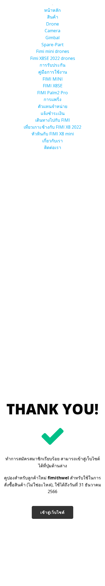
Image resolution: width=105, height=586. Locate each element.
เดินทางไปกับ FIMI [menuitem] (52, 120)
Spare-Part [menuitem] (52, 45)
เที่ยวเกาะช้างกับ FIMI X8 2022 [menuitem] (52, 127)
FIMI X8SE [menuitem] (52, 86)
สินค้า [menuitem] (52, 17)
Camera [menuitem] (52, 31)
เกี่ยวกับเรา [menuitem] (52, 141)
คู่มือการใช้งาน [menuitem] (52, 72)
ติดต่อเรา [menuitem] (52, 147)
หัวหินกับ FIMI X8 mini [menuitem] (53, 134)
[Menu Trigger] (52, 4)
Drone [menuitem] (52, 24)
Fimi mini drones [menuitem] (52, 51)
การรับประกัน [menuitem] (52, 65)
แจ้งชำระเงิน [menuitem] (53, 113)
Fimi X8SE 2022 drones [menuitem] (52, 58)
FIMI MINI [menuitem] (53, 79)
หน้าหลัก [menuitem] (52, 10)
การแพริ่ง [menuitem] (52, 99)
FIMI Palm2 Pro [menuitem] (52, 93)
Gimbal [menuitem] (53, 38)
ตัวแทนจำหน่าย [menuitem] (52, 106)
